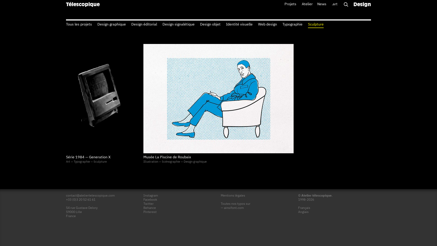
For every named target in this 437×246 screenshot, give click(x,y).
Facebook (150, 199)
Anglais (303, 212)
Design (362, 4)
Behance (149, 208)
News (321, 4)
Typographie (292, 24)
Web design (267, 24)
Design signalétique (179, 24)
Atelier (307, 4)
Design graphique (111, 24)
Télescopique (83, 4)
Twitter (148, 203)
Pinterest (150, 212)
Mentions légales (233, 195)
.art (335, 4)
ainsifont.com (234, 208)
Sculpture (316, 24)
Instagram (150, 195)
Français (304, 208)
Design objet (210, 24)
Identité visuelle (239, 24)
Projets (290, 4)
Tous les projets (79, 24)
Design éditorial (144, 24)
